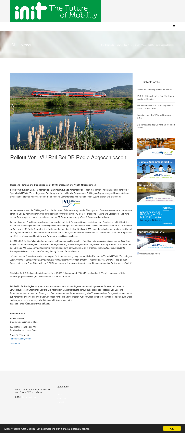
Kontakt (60, 402)
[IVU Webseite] (71, 203)
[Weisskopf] (156, 261)
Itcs (125, 44)
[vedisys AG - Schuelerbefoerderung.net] (156, 169)
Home (59, 394)
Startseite (109, 44)
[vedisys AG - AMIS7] (156, 192)
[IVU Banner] (156, 215)
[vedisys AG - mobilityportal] (156, 146)
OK (172, 428)
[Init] (92, 11)
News (119, 44)
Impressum (62, 398)
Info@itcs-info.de (30, 396)
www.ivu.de (15, 343)
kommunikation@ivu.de (21, 338)
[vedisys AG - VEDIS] (156, 239)
